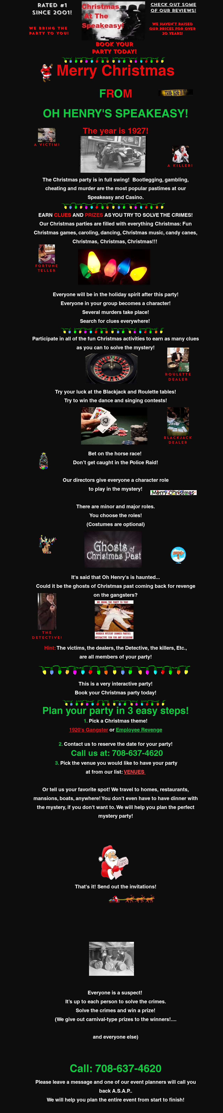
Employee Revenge (139, 730)
